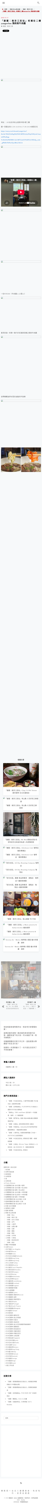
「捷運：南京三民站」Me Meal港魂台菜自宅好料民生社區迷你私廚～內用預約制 (12, 1008)
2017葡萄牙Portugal (12, 1304)
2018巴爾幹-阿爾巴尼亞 (13, 1333)
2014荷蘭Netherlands (13, 1276)
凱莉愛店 (8, 1174)
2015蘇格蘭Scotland (12, 1283)
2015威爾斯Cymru (11, 1292)
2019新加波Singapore (13, 1338)
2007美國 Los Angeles (13, 1249)
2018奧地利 (9, 1313)
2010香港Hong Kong (12, 1258)
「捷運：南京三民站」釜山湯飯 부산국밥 (21, 919)
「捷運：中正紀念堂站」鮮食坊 (18, 1150)
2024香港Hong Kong (12, 1349)
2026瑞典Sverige (11, 1358)
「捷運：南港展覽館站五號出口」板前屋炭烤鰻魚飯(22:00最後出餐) (22, 1383)
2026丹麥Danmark (12, 1356)
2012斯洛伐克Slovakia (13, 1270)
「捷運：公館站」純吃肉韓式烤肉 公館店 (21, 1124)
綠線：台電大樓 (12, 1226)
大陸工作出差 (10, 1365)
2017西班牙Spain (11, 1301)
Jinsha (23, 1500)
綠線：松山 (10, 1215)
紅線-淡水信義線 (11, 1206)
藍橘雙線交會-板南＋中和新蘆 (15, 1197)
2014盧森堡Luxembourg (13, 1281)
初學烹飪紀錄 (10, 1172)
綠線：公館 (10, 1228)
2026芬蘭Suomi (11, 1363)
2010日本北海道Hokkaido (14, 1256)
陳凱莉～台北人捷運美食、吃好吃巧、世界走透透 (21, 4)
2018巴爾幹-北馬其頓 (12, 1335)
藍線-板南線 (9, 1210)
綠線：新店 (10, 1242)
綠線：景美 (10, 1233)
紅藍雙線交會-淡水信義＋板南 (15, 1185)
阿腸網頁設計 (24, 1502)
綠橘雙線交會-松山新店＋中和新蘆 (16, 1194)
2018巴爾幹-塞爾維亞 (12, 1326)
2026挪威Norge (11, 1361)
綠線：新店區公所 (13, 1240)
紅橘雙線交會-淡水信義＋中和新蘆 (16, 1192)
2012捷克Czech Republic (14, 1267)
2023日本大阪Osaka (12, 1342)
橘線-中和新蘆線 (11, 1244)
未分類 (8, 1169)
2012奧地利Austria (12, 1265)
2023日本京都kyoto (12, 1340)
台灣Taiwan (9, 1247)
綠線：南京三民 (28, 9)
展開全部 (6, 1167)
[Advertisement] (21, 56)
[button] (11, 459)
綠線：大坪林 (11, 1235)
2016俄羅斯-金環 (11, 1297)
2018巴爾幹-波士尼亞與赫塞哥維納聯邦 (18, 1324)
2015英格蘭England (12, 1285)
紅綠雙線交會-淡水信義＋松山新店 (16, 1187)
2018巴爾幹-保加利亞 (12, 1322)
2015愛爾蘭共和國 (11, 1288)
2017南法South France (13, 1306)
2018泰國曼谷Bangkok (13, 1308)
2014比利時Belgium (12, 1279)
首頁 (5, 9)
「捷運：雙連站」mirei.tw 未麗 (17, 1399)
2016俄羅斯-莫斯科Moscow (14, 1295)
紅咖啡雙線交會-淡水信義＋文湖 (16, 1199)
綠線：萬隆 (10, 1231)
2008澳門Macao (11, 1251)
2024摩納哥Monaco (12, 1347)
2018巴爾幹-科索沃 (12, 1320)
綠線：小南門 (11, 1224)
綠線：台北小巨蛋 (13, 1219)
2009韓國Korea (11, 1254)
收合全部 (14, 1167)
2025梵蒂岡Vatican (12, 1354)
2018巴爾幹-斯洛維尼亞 (13, 1329)
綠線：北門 (10, 1222)
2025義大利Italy (11, 1351)
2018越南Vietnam (11, 1310)
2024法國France (11, 1345)
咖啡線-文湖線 (10, 1208)
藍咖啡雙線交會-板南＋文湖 (14, 1201)
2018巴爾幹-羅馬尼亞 (12, 1315)
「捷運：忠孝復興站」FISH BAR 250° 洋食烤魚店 (21, 1394)
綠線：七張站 (11, 1238)
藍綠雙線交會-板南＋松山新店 (15, 1190)
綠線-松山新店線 (15, 9)
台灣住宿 (8, 1181)
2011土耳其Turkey (12, 1263)
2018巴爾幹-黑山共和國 (13, 1317)
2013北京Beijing (11, 1274)
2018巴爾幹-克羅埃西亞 (13, 1331)
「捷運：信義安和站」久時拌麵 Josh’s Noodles (19, 1403)
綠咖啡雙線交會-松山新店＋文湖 (16, 1203)
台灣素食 (8, 1176)
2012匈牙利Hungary (12, 1272)
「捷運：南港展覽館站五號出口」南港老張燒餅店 (22, 1389)
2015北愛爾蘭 (10, 1290)
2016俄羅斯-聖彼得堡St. (13, 1299)
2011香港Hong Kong (12, 1260)
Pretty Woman (10, 1183)
